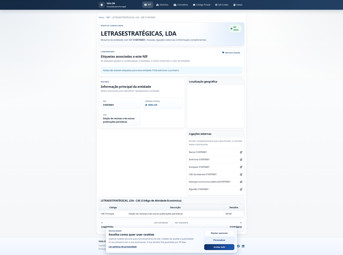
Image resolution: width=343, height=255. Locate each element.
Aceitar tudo (219, 247)
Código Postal (203, 4)
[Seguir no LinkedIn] (243, 246)
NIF (149, 4)
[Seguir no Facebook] (238, 246)
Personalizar (219, 240)
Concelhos (182, 4)
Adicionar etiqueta (232, 53)
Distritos (164, 4)
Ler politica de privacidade (123, 246)
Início (101, 17)
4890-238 (152, 104)
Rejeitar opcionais (219, 233)
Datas (239, 4)
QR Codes (223, 4)
